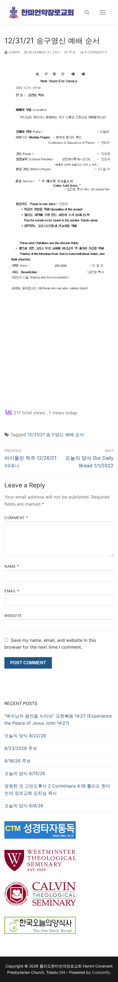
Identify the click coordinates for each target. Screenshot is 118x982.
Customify (101, 972)
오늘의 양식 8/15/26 (24, 773)
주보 (72, 52)
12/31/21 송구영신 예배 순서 (55, 434)
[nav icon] (102, 12)
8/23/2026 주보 (20, 748)
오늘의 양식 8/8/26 (23, 805)
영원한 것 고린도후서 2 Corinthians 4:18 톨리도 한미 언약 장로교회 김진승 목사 (57, 789)
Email (12, 591)
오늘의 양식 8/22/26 (25, 735)
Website (13, 615)
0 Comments (95, 52)
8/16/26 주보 (17, 761)
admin (14, 52)
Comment (16, 517)
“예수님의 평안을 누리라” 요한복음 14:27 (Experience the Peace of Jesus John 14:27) (58, 719)
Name (11, 566)
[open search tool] (87, 12)
